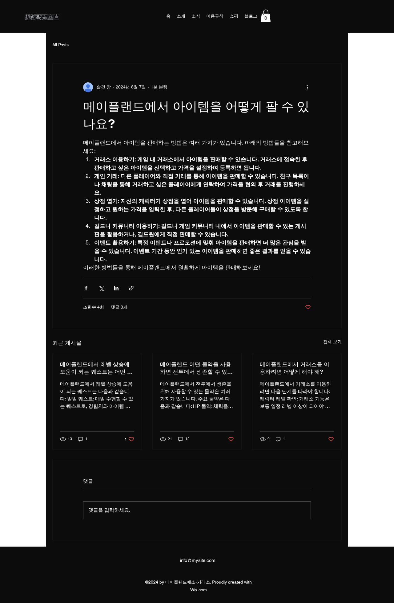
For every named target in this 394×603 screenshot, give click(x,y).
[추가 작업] (307, 87)
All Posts (60, 44)
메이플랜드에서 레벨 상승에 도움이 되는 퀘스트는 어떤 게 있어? (96, 368)
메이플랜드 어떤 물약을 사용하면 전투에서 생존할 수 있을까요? (196, 368)
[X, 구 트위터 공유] (101, 288)
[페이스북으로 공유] (86, 288)
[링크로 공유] (131, 288)
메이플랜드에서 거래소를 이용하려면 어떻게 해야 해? (294, 368)
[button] (265, 16)
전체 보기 (332, 341)
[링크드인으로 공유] (116, 288)
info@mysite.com (197, 560)
